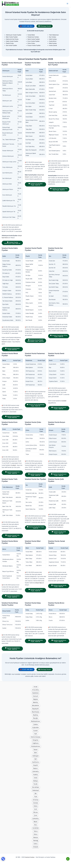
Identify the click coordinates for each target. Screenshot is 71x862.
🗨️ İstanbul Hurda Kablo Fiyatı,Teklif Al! (12, 349)
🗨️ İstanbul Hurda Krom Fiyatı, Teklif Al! (12, 472)
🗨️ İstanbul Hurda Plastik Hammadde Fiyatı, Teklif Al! (35, 340)
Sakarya (35, 837)
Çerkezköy (35, 818)
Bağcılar (35, 699)
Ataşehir (35, 765)
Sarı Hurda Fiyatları (11, 45)
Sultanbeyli (35, 790)
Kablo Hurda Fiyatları (12, 41)
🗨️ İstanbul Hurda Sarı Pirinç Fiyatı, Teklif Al (58, 336)
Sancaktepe (35, 787)
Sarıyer (35, 749)
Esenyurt (35, 696)
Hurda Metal (31, 35)
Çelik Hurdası (53, 39)
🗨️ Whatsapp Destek (44, 26)
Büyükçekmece (35, 721)
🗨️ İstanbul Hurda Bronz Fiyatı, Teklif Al (58, 641)
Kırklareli (35, 847)
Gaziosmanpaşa (35, 737)
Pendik (35, 784)
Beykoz (35, 768)
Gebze (35, 806)
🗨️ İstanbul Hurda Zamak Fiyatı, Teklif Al (58, 586)
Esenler (35, 730)
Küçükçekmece (35, 746)
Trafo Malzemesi (54, 35)
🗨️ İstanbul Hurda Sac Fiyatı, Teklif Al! (35, 527)
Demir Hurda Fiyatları (34, 39)
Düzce (35, 834)
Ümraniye (35, 800)
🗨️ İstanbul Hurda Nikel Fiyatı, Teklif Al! (35, 590)
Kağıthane (36, 743)
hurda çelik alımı (58, 525)
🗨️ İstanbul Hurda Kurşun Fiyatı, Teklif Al (58, 474)
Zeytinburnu (35, 762)
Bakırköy (35, 702)
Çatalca (35, 724)
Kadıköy (35, 774)
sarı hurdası (60, 331)
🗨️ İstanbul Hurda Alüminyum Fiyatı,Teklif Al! (12, 242)
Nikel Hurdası (53, 43)
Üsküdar (35, 803)
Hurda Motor (52, 41)
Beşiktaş (35, 715)
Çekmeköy (35, 771)
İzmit (35, 809)
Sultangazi (35, 756)
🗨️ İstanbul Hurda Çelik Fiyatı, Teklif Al (59, 532)
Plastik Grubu (10, 43)
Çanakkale (35, 828)
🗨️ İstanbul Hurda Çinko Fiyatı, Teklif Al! (35, 474)
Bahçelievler (35, 705)
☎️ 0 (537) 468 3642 (26, 26)
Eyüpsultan (35, 727)
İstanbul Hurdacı (29, 857)
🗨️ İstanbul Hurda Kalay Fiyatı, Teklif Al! (35, 641)
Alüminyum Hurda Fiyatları (13, 35)
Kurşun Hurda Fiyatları (34, 45)
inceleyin (13, 465)
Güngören (35, 740)
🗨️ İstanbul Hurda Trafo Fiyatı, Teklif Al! (12, 535)
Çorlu (35, 815)
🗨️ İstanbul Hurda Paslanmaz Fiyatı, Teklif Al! (35, 405)
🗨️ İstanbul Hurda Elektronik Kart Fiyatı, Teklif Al (58, 189)
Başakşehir (35, 708)
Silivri (35, 752)
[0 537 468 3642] (3, 859)
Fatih (35, 734)
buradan (64, 401)
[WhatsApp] (68, 859)
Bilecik (35, 821)
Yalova (35, 831)
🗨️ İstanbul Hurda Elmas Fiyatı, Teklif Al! (12, 648)
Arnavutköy (35, 690)
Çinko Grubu (31, 43)
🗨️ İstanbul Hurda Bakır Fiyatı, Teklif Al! (35, 184)
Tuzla (35, 796)
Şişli (35, 759)
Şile (36, 793)
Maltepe (35, 781)
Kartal (35, 778)
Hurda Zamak (53, 45)
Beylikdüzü (35, 693)
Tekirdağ (35, 840)
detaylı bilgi (38, 583)
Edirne (35, 844)
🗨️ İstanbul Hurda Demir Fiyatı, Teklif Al (58, 408)
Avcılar (35, 686)
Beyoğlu (35, 718)
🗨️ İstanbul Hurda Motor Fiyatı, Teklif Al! (12, 596)
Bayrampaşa (35, 712)
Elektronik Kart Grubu (12, 39)
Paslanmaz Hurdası (33, 37)
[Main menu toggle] (67, 3)
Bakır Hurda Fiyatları (12, 37)
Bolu (35, 825)
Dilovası (35, 812)
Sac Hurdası (52, 37)
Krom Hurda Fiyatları (33, 41)
